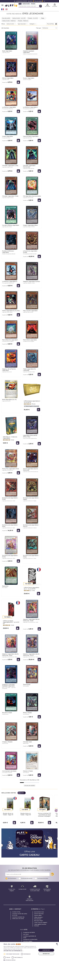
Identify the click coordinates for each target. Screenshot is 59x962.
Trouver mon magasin (11, 890)
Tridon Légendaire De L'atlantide (29, 369)
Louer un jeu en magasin (40, 922)
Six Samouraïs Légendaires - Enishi (10, 498)
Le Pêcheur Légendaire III (9, 281)
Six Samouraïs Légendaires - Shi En (10, 556)
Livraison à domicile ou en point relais (35, 890)
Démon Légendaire (7, 78)
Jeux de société (6, 18)
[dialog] (29, 952)
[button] (20, 950)
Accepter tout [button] (46, 950)
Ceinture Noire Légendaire (30, 136)
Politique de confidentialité (30, 939)
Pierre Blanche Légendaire (10, 340)
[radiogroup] (30, 4)
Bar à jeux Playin (38, 920)
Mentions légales (27, 941)
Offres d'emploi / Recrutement (38, 918)
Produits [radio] (33, 3)
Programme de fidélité (29, 932)
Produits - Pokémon (23, 20)
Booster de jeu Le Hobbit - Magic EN (26, 814)
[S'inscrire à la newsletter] (52, 874)
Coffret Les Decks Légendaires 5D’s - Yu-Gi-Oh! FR (11, 622)
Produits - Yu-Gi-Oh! (33, 18)
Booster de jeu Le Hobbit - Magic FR (8, 814)
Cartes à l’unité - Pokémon (9, 20)
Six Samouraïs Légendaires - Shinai (31, 556)
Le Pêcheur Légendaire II (30, 107)
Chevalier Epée (27, 742)
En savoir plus (19, 949)
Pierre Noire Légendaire (30, 340)
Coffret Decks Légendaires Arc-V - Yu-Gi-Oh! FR (31, 588)
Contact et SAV (22, 889)
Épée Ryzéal (26, 684)
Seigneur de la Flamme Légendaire (9, 369)
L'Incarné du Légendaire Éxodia (30, 251)
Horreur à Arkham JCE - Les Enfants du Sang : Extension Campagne (44, 815)
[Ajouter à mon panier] (18, 82)
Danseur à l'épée (28, 771)
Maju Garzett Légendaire (30, 310)
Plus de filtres (50, 24)
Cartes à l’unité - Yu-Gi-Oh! (18, 18)
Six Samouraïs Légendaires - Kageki (31, 498)
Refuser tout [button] (46, 953)
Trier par (38, 28)
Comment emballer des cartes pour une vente (18, 917)
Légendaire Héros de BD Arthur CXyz (30, 436)
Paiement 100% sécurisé (29, 899)
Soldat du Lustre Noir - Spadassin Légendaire (8, 685)
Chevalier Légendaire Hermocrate (29, 166)
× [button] (57, 944)
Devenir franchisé (39, 913)
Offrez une (30, 853)
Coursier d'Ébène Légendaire (10, 225)
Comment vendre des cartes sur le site (19, 914)
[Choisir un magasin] (38, 409)
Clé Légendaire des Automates (32, 196)
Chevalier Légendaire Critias (10, 165)
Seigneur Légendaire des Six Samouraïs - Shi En (31, 654)
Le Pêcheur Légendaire (9, 107)
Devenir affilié (38, 915)
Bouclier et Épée (7, 712)
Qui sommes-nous (39, 912)
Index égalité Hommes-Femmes (40, 925)
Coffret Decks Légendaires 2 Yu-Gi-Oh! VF (32, 401)
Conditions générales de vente (29, 936)
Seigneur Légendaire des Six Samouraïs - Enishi (31, 620)
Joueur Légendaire (28, 78)
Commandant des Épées (9, 771)
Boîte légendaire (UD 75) (9, 399)
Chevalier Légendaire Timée (10, 196)
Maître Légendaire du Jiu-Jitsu (11, 310)
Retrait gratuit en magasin (47, 890)
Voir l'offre (21, 793)
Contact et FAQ (16, 912)
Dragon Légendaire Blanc (30, 225)
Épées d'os (5, 586)
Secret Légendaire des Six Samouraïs (30, 469)
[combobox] (50, 28)
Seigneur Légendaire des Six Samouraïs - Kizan (10, 654)
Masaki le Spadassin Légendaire (28, 51)
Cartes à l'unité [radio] (26, 3)
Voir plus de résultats (29, 785)
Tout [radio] (20, 3)
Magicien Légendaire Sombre (31, 281)
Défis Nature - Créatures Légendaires (10, 437)
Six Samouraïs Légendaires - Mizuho (31, 525)
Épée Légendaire (7, 51)
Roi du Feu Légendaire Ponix (10, 468)
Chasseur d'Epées (7, 742)
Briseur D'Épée (27, 712)
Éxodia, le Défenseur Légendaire (8, 251)
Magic (42, 18)
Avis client (26, 934)
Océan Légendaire (7, 136)
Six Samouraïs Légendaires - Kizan (10, 525)
